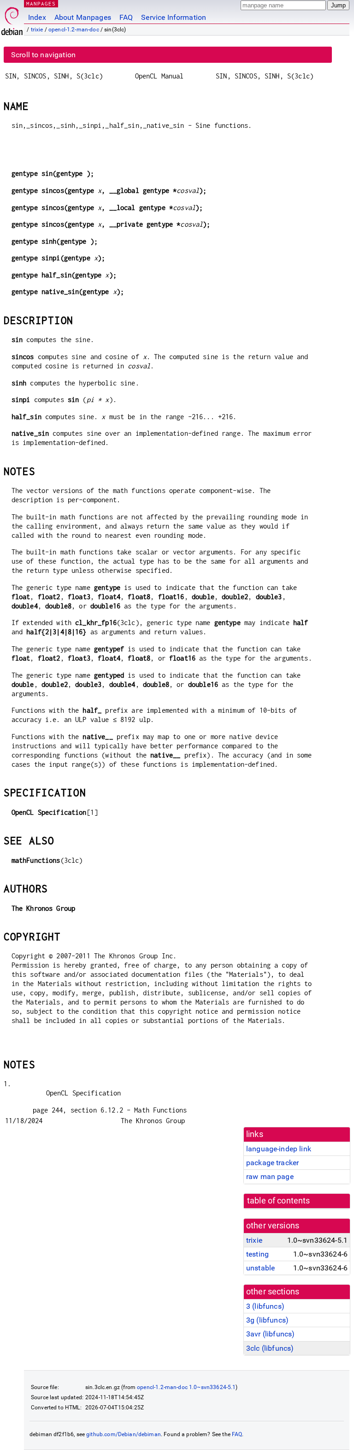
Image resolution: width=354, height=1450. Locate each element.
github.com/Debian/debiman (123, 1434)
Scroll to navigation (43, 54)
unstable (260, 1267)
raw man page (270, 1176)
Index (37, 17)
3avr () (270, 1334)
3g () (267, 1320)
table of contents (278, 1200)
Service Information (173, 17)
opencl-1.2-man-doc (73, 29)
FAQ (126, 17)
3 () (265, 1306)
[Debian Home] (12, 18)
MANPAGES (41, 3)
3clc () (270, 1348)
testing (257, 1254)
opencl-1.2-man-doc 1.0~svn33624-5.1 (186, 1387)
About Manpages (82, 17)
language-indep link (278, 1148)
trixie (37, 29)
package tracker (272, 1162)
